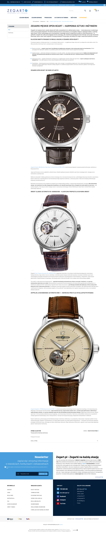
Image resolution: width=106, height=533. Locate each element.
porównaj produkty (92, 2)
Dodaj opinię (34, 440)
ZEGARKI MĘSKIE (24, 17)
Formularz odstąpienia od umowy (40, 509)
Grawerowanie (35, 504)
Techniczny (10, 32)
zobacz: (90, 430)
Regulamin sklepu (36, 501)
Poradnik (11, 26)
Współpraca (10, 498)
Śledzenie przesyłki (36, 495)
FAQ (8, 501)
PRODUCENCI (48, 17)
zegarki (84, 463)
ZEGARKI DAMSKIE (37, 17)
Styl (9, 29)
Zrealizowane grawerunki (38, 506)
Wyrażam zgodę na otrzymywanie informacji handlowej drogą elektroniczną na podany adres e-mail (27, 467)
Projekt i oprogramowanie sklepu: (53, 524)
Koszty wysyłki (35, 489)
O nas (8, 492)
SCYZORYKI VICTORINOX (61, 17)
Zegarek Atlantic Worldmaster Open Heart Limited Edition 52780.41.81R (47, 167)
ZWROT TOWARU (11, 506)
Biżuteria (74, 17)
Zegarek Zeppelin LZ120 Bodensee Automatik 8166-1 (43, 409)
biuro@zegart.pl (64, 492)
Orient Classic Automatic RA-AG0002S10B (45, 273)
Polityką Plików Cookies (64, 529)
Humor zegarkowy (12, 504)
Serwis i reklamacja (36, 498)
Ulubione (82, 2)
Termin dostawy (35, 492)
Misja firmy (10, 495)
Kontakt (9, 489)
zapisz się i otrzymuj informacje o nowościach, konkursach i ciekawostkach (27, 462)
